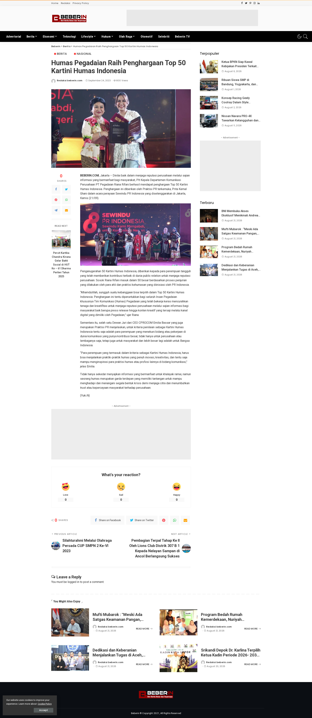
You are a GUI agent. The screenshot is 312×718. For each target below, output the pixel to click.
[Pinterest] (56, 199)
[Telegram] (56, 210)
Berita (62, 54)
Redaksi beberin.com (70, 80)
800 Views (122, 80)
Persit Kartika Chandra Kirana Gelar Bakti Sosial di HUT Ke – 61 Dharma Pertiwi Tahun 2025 (61, 264)
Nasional (84, 54)
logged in (73, 582)
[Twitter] (66, 189)
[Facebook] (56, 189)
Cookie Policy (45, 703)
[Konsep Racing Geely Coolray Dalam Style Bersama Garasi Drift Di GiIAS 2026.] (209, 102)
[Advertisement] (192, 18)
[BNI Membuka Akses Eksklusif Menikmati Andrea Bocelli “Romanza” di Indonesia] (209, 216)
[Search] (305, 36)
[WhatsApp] (66, 199)
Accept (43, 710)
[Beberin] (69, 18)
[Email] (66, 210)
